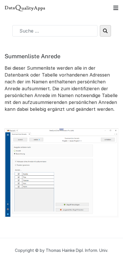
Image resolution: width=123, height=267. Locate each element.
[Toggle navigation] (115, 8)
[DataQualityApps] (25, 8)
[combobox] (55, 31)
